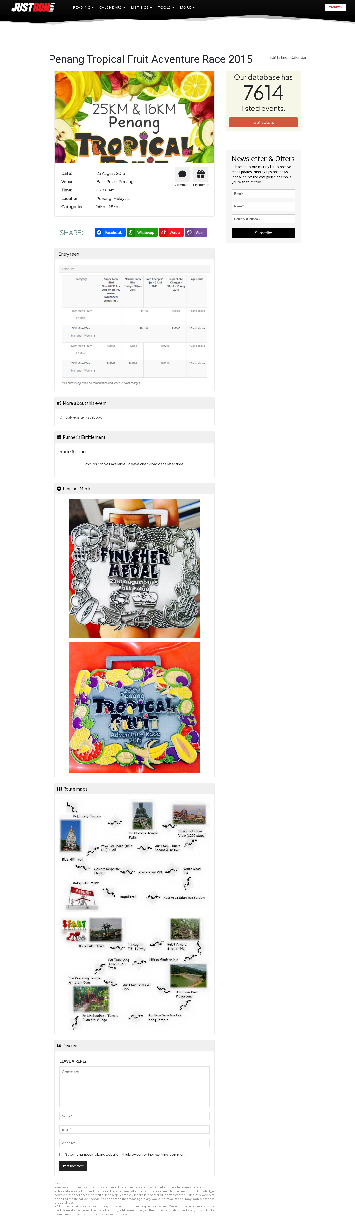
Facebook (94, 417)
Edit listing (278, 57)
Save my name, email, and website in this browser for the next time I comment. (126, 1154)
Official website (71, 417)
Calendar (298, 57)
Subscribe (263, 233)
